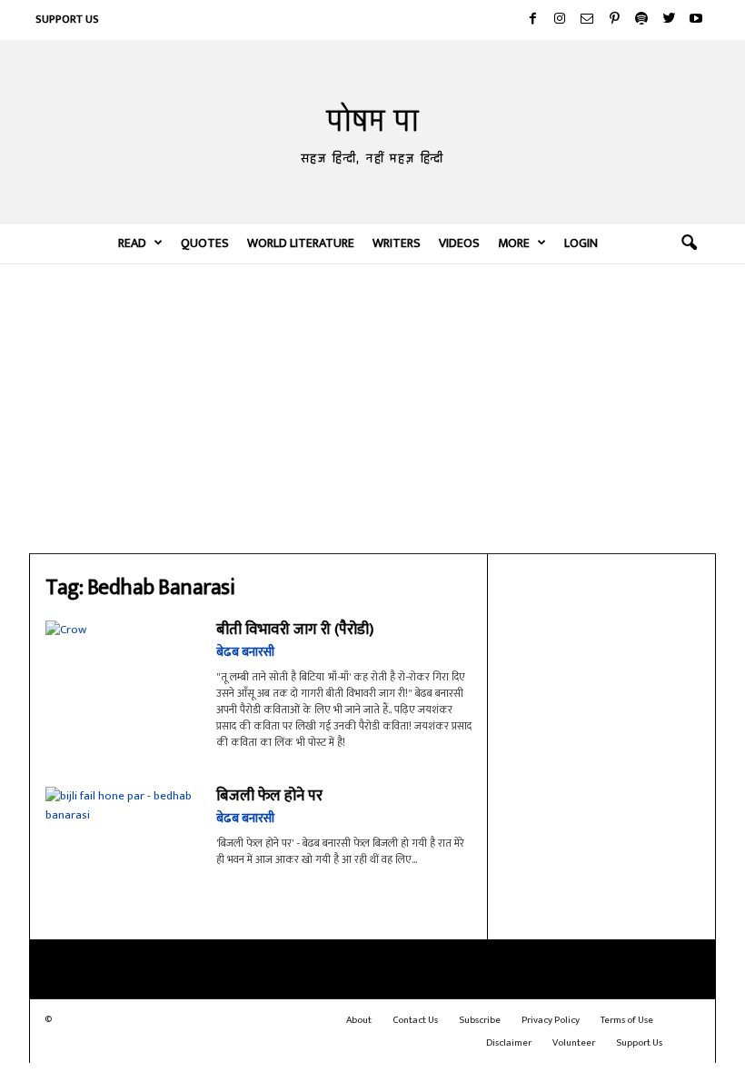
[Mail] (587, 20)
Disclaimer (508, 1043)
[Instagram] (560, 20)
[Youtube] (696, 20)
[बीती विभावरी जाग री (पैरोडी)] (121, 671)
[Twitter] (669, 20)
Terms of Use (627, 1020)
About (359, 1020)
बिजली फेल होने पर (269, 796)
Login (581, 243)
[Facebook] (532, 20)
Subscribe (480, 1020)
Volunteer (573, 1043)
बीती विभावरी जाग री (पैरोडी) (294, 629)
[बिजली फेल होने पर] (121, 844)
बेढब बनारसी (245, 651)
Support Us (67, 19)
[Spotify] (641, 20)
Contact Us (415, 1020)
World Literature (300, 243)
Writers (396, 243)
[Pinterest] (614, 20)
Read (132, 243)
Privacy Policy (551, 1020)
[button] (689, 243)
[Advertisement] (372, 408)
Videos (459, 243)
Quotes (205, 243)
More (514, 243)
